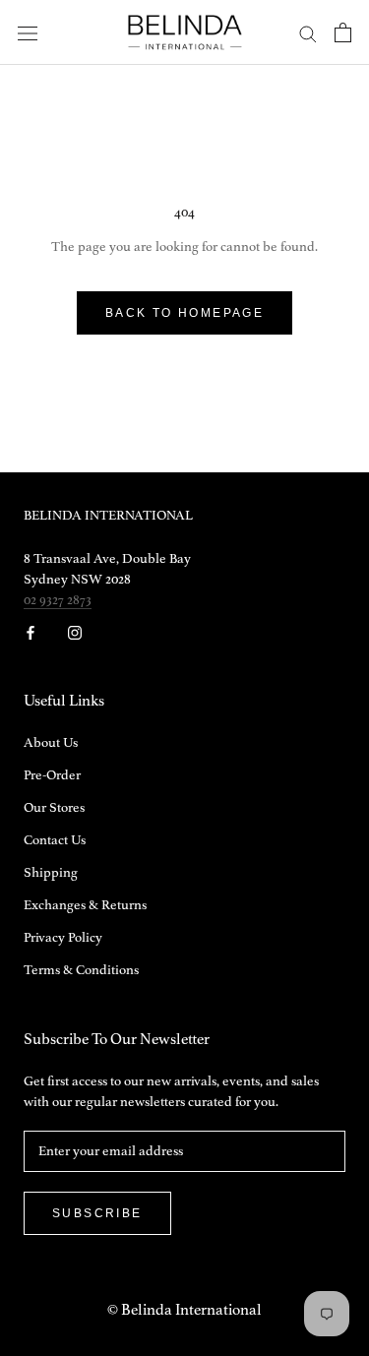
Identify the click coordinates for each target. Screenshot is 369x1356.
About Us (51, 743)
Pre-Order (52, 775)
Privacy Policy (63, 938)
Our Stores (54, 808)
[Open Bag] (343, 32)
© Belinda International (184, 1311)
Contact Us (55, 840)
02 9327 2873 (58, 600)
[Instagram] (75, 632)
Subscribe (97, 1213)
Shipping (51, 873)
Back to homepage (184, 313)
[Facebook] (30, 632)
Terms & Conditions (81, 970)
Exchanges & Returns (85, 905)
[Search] (308, 33)
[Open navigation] (27, 33)
